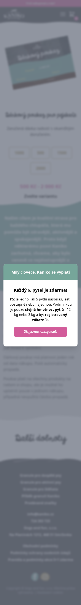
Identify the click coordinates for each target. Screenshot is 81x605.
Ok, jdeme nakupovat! (40, 332)
